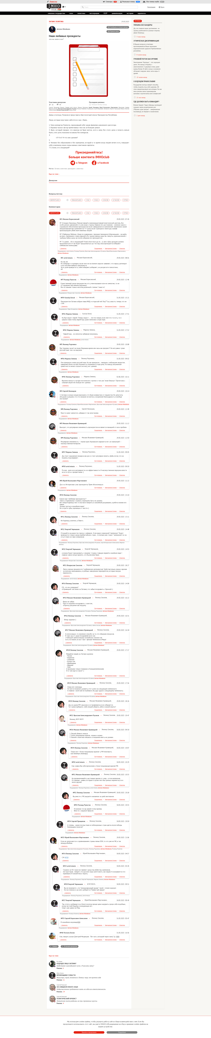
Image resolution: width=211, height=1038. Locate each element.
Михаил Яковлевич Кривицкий (85, 108)
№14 (63, 583)
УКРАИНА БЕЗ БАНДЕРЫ (143, 25)
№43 (63, 377)
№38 (63, 466)
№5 (61, 423)
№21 (65, 565)
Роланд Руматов (125, 108)
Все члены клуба (155, 2)
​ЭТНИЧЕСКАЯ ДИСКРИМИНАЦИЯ (146, 41)
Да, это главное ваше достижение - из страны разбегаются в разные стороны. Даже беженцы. (147, 30)
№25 (65, 866)
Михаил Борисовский (84, 258)
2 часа (96, 200)
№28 (66, 884)
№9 (62, 438)
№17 (67, 630)
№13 (63, 549)
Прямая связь (114, 31)
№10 (61, 495)
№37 (63, 452)
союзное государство (56, 13)
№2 (62, 258)
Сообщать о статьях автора (119, 27)
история (130, 13)
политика (81, 13)
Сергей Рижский (62, 985)
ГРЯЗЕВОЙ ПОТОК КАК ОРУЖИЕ (146, 59)
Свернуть (63, 248)
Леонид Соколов (64, 107)
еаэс (71, 13)
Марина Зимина (53, 108)
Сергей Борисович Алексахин (101, 108)
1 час (88, 200)
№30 (73, 762)
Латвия (57, 169)
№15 (65, 598)
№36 (62, 359)
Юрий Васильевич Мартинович (94, 853)
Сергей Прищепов (54, 107)
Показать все (77, 200)
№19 (69, 683)
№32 (74, 793)
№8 (62, 409)
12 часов (116, 200)
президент (72, 169)
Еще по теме (54, 174)
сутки (125, 200)
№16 (66, 616)
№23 (62, 837)
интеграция (94, 13)
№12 (62, 529)
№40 (61, 933)
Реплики (138, 21)
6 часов (105, 200)
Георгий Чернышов (115, 108)
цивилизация (117, 13)
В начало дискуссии (69, 946)
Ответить (122, 248)
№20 (70, 701)
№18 (68, 650)
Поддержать (98, 248)
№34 (69, 821)
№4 (61, 391)
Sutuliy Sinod (72, 110)
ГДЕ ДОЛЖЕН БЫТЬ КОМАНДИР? (146, 102)
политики (63, 169)
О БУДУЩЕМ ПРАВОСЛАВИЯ (144, 81)
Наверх (53, 946)
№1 (61, 219)
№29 (72, 748)
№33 (76, 805)
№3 (61, 344)
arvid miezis (73, 107)
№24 (63, 854)
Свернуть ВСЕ (55, 200)
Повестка (53, 2)
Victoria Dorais (52, 110)
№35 (62, 918)
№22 (71, 715)
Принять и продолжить (89, 1032)
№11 (62, 517)
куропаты (142, 13)
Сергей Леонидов (87, 409)
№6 (61, 481)
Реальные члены (130, 2)
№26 (71, 730)
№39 (62, 298)
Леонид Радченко (83, 107)
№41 (63, 314)
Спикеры (110, 2)
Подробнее (122, 1032)
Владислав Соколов (124, 107)
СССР (105, 13)
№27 (63, 900)
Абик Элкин (60, 973)
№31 (73, 774)
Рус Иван (59, 961)
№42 (65, 330)
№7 (62, 280)
